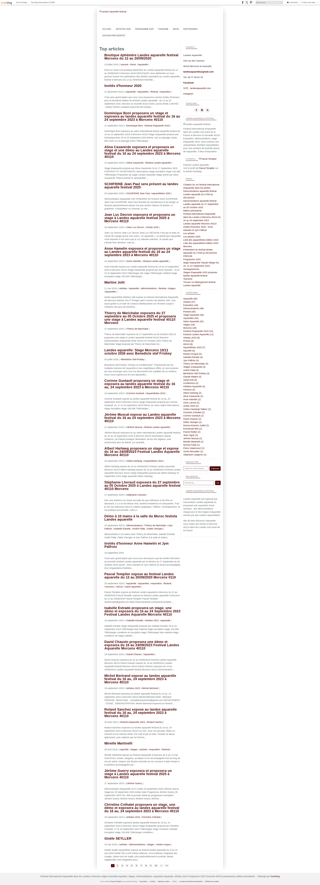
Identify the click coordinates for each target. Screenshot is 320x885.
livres (133, 64)
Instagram (188, 94)
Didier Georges (155, 528)
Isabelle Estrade (122, 528)
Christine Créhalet (151, 817)
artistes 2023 (152, 620)
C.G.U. (174, 881)
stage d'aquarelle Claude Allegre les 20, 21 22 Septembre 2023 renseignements (201, 265)
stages (172, 288)
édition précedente (192, 210)
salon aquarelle (133, 586)
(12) (198, 334)
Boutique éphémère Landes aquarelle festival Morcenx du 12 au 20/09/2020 (141, 56)
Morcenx (187, 246)
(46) (189, 311)
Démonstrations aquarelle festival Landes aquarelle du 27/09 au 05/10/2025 (199, 194)
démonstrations (149, 288)
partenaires (190, 29)
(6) (189, 350)
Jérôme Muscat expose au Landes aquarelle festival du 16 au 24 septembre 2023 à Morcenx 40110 (142, 418)
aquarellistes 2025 (161, 193)
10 (156, 866)
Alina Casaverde (135, 163)
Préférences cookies (212, 881)
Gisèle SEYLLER (117, 838)
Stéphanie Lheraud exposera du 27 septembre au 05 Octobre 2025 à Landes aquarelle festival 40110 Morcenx (142, 485)
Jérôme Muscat (134, 427)
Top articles (143, 881)
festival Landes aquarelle (158, 163)
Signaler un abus (164, 881)
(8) (188, 344)
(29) (189, 324)
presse (125, 64)
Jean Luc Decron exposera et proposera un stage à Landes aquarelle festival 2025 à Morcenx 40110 (139, 218)
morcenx (110, 586)
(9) (191, 337)
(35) (193, 315)
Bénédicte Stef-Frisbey (133, 359)
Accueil (106, 29)
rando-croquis (163, 844)
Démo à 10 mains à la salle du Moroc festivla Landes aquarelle (140, 517)
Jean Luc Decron (135, 227)
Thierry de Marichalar (137, 329)
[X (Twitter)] (246, 2)
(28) (189, 328)
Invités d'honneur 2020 (123, 86)
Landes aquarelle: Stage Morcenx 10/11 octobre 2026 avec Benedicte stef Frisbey (138, 351)
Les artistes (189, 233)
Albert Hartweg (134, 461)
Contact (152, 881)
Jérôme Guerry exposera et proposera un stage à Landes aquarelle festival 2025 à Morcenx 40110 (138, 774)
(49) (190, 305)
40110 (120, 586)
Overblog (275, 876)
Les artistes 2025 (191, 236)
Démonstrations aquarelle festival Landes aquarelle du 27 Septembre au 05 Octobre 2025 (200, 204)
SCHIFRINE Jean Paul (138, 193)
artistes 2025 (123, 29)
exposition (165, 92)
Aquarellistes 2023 (155, 393)
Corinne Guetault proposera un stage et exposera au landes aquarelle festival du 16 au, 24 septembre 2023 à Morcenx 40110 (139, 384)
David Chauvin (134, 654)
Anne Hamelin (134, 261)
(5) (192, 354)
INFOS (176, 29)
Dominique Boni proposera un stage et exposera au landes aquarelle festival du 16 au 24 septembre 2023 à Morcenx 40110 (142, 116)
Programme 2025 (144, 29)
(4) (193, 357)
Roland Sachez (155, 722)
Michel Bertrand (150, 688)
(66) (190, 298)
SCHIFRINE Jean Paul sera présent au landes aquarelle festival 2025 (141, 185)
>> (167, 866)
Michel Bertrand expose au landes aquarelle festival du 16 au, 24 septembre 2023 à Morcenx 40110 (140, 679)
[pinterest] (250, 2)
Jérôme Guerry (134, 783)
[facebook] (242, 2)
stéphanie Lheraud (136, 495)
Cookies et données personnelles (191, 881)
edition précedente (113, 36)
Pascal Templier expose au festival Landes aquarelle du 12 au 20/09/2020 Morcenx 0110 (140, 575)
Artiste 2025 (152, 227)
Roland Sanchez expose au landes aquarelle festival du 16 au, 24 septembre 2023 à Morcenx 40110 (140, 713)
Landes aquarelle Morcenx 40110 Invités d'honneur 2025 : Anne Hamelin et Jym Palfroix (199, 226)
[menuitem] (107, 29)
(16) (198, 331)
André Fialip (139, 528)
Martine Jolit (114, 282)
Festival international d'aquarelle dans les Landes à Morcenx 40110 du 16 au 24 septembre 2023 (202, 217)
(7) (194, 347)
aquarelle (143, 64)
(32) (193, 321)
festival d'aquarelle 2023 (157, 125)
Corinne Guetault (135, 393)
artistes (123, 288)
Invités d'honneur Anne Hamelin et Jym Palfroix (136, 545)
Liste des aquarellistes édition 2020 (200, 240)
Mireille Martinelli (118, 743)
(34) (190, 318)
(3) (191, 370)
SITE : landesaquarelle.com (197, 88)
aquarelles (143, 92)
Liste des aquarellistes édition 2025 (200, 243)
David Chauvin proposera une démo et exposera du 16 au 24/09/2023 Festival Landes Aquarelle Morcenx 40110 (141, 645)
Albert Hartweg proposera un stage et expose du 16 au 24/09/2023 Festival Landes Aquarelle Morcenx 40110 (142, 452)
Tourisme (163, 29)
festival (154, 92)
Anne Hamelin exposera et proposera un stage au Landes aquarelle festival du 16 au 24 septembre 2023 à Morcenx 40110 (142, 252)
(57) (189, 302)
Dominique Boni (135, 125)
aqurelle (124, 749)
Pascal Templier (207, 168)
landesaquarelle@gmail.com (198, 72)
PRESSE (187, 256)
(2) (192, 393)
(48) (193, 308)
